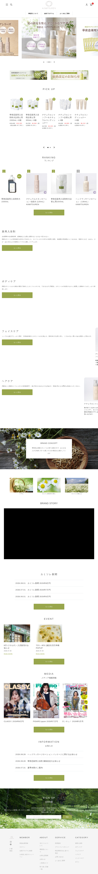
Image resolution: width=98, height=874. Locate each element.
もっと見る (49, 212)
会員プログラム (49, 13)
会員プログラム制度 (26, 850)
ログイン (22, 847)
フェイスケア (79, 850)
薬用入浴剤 (78, 843)
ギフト (77, 862)
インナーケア (79, 858)
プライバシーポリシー (62, 847)
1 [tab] (47, 147)
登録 (67, 817)
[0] (91, 5)
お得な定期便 (44, 855)
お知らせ (42, 859)
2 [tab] (50, 147)
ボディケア (78, 847)
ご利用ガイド (44, 863)
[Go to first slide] (54, 62)
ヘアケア (78, 854)
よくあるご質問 (65, 13)
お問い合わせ (59, 857)
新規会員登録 (24, 843)
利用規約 (58, 843)
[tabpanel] (17, 119)
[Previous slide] (44, 62)
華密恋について (33, 13)
